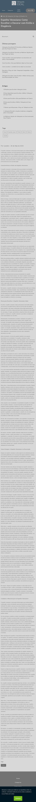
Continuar (18, 798)
